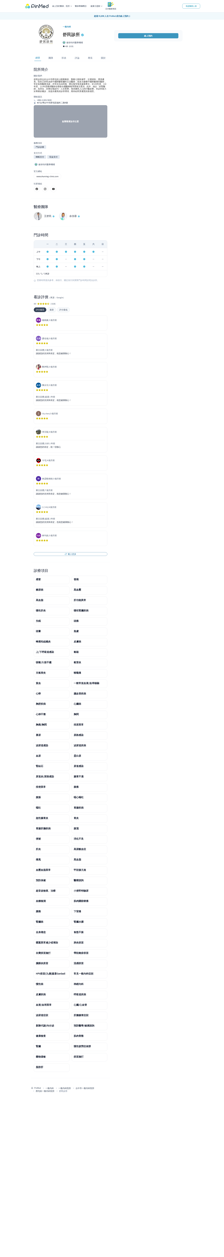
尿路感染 (79, 734)
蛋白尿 (77, 755)
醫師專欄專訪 (81, 6)
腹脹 (38, 797)
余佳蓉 (73, 216)
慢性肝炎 (41, 610)
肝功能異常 (80, 600)
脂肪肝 (39, 1067)
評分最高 (40, 309)
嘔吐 (38, 807)
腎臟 (38, 1046)
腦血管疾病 (80, 693)
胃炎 (76, 818)
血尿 (38, 755)
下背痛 (77, 911)
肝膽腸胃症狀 (81, 1015)
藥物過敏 (41, 1056)
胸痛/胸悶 (41, 724)
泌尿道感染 (42, 745)
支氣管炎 (41, 672)
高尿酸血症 (80, 849)
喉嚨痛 (77, 672)
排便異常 (41, 786)
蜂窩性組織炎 (43, 641)
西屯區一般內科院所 (45, 1091)
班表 (64, 57)
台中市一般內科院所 (85, 1088)
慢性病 (39, 984)
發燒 (76, 579)
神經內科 (79, 984)
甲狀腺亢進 (80, 869)
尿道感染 (79, 766)
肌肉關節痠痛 (81, 900)
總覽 (37, 57)
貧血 (38, 683)
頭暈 (38, 631)
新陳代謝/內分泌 (45, 1025)
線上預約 (148, 35)
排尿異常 (79, 724)
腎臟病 (39, 921)
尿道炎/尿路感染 (45, 776)
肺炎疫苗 (79, 942)
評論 (77, 57)
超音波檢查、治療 (46, 890)
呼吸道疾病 (80, 994)
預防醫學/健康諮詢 (84, 1025)
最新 (52, 309)
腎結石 (39, 766)
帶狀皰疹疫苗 (81, 952)
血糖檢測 (41, 900)
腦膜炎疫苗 (42, 963)
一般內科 (50, 1088)
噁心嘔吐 (79, 797)
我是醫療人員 (191, 6)
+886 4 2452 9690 (44, 100)
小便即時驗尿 (81, 890)
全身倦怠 (41, 932)
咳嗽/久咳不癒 (44, 662)
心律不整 (41, 714)
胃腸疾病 (79, 807)
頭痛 (76, 620)
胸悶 (76, 714)
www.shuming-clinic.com (47, 176)
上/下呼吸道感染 (45, 651)
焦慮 (76, 631)
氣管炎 (77, 662)
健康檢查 (41, 1035)
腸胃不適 (79, 776)
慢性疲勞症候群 (82, 1046)
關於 (103, 57)
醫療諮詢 (79, 880)
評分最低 (63, 309)
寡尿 (38, 734)
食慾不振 (79, 932)
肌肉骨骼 (79, 1035)
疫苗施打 (79, 1056)
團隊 (50, 57)
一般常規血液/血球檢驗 (86, 683)
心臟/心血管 (80, 1004)
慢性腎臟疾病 (81, 610)
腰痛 (38, 911)
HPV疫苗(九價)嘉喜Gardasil (50, 973)
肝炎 (38, 849)
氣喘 (76, 651)
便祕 (38, 838)
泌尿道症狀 (42, 1015)
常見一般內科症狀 (83, 973)
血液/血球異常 (44, 1004)
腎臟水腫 (79, 921)
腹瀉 (76, 828)
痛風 (38, 859)
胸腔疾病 (41, 703)
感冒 (38, 579)
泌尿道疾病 (80, 745)
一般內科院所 (64, 1088)
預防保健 (41, 880)
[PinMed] (37, 6)
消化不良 (79, 838)
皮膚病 (77, 641)
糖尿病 (39, 589)
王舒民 (47, 216)
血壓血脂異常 (43, 869)
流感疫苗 (79, 963)
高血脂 (39, 600)
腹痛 (76, 786)
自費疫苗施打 (43, 952)
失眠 (38, 620)
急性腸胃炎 (42, 818)
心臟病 (77, 703)
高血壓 (77, 589)
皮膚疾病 (41, 994)
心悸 (38, 693)
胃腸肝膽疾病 (43, 828)
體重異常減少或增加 (47, 942)
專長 (90, 57)
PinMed (37, 1088)
